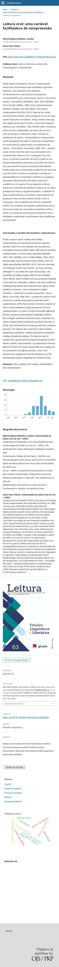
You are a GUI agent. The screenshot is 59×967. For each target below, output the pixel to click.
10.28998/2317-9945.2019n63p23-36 (25, 380)
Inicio (5, 9)
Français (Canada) (13, 792)
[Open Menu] (3, 3)
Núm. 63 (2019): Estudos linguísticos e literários (23, 12)
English (7, 784)
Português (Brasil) (13, 801)
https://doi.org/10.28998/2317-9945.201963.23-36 (32, 56)
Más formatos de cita (14, 703)
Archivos (14, 9)
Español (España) (12, 788)
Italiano (8, 797)
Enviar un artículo (14, 767)
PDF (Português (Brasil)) (17, 660)
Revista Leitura (14, 3)
